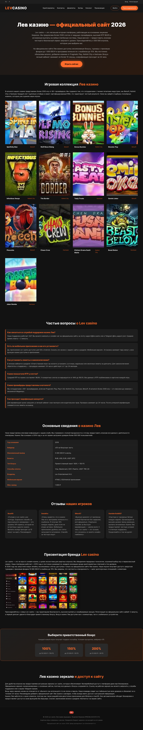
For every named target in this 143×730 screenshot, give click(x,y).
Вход (126, 1)
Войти (115, 8)
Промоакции (99, 8)
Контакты (60, 8)
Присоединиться (129, 8)
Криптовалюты (48, 8)
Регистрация (133, 1)
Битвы (80, 8)
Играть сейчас (71, 64)
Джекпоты (71, 8)
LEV (16, 8)
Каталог (89, 8)
